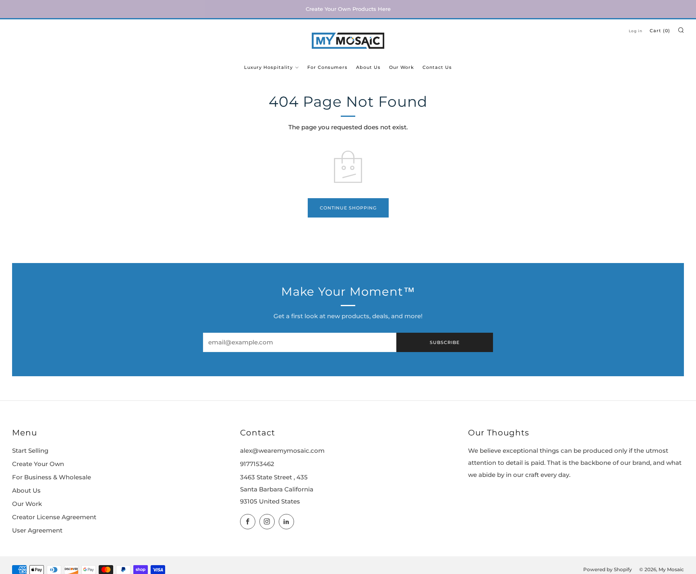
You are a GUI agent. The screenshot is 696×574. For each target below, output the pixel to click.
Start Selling (30, 450)
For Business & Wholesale (51, 477)
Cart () (660, 30)
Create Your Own (38, 464)
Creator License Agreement (54, 517)
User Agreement (37, 530)
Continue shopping (348, 208)
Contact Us (437, 67)
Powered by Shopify (607, 569)
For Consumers (327, 67)
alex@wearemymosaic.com (282, 450)
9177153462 (257, 464)
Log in (635, 31)
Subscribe (445, 342)
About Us (368, 67)
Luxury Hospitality (268, 67)
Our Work (401, 67)
